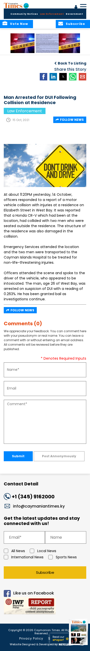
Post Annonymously (59, 456)
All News (18, 550)
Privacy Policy (31, 638)
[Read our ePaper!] (79, 645)
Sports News (66, 557)
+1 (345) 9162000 (33, 496)
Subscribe (45, 572)
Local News (46, 550)
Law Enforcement (52, 14)
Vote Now (19, 24)
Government (74, 14)
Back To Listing (72, 63)
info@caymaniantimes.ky (39, 506)
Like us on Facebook (33, 593)
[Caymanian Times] (16, 5)
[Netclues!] (66, 644)
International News (27, 557)
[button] (23, 43)
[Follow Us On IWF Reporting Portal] (45, 606)
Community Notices (24, 14)
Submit (18, 456)
